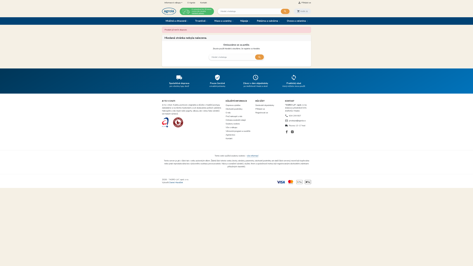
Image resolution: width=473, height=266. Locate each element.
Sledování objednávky (264, 105)
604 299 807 (295, 115)
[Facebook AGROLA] (287, 132)
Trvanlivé (200, 21)
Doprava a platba (233, 105)
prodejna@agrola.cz (297, 120)
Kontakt (203, 2)
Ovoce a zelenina (296, 21)
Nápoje (244, 21)
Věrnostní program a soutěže (238, 131)
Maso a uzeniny (223, 21)
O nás (228, 112)
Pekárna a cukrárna (268, 21)
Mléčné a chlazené (176, 21)
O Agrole (191, 2)
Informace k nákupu (172, 2)
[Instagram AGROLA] (292, 132)
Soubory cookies (233, 123)
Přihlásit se (260, 109)
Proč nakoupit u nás (234, 116)
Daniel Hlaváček (176, 182)
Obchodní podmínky (234, 109)
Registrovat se (261, 112)
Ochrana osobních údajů (236, 120)
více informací (252, 155)
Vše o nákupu (231, 127)
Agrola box (230, 134)
